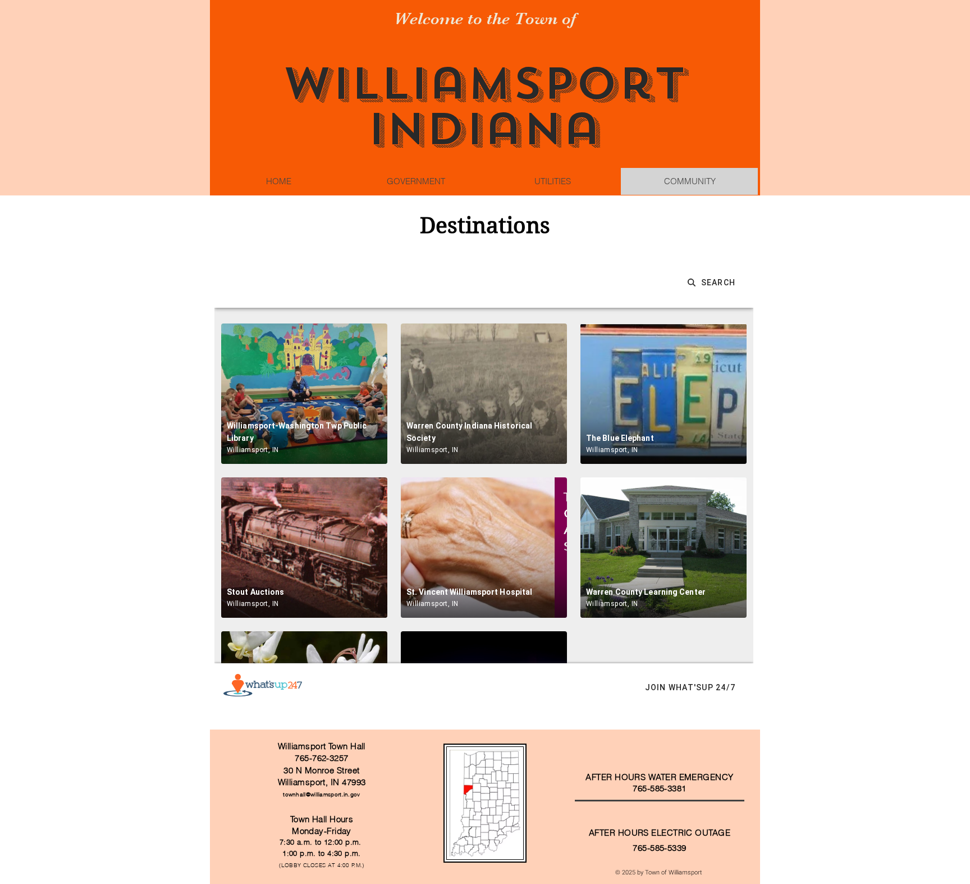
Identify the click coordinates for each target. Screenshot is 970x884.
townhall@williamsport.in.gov (321, 794)
